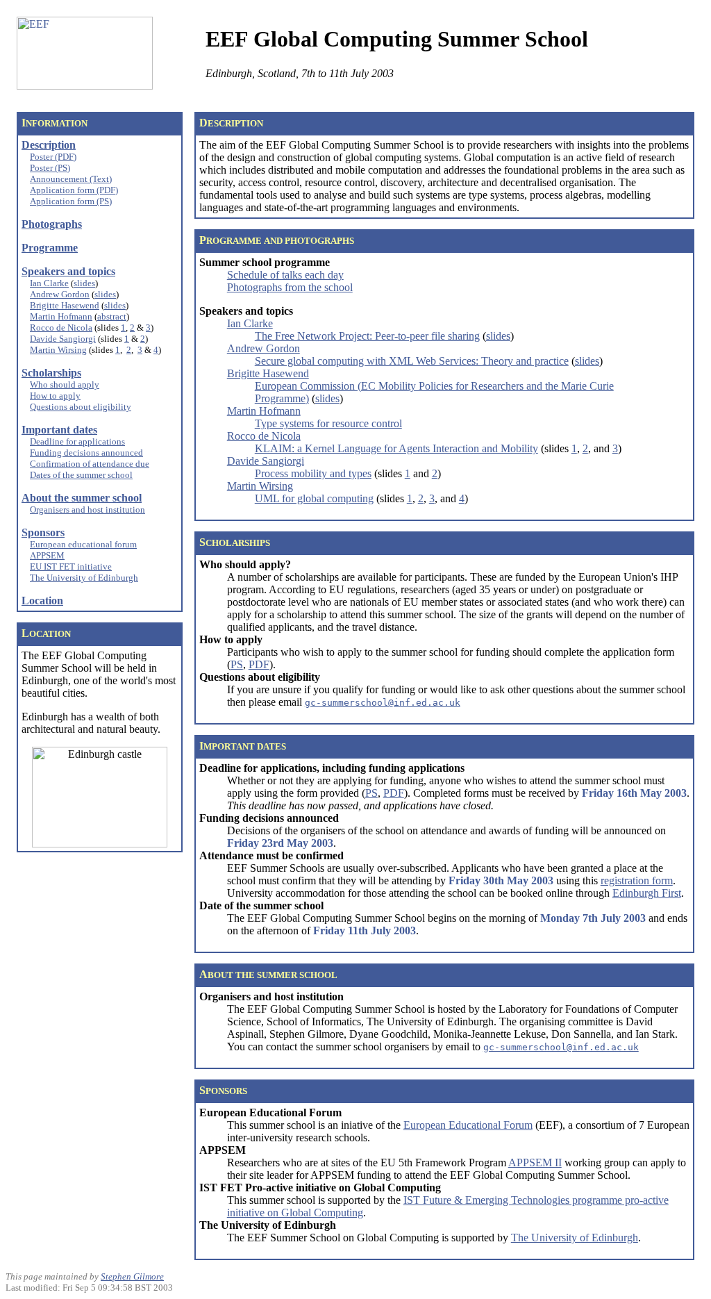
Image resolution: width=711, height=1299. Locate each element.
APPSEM (47, 555)
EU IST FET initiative (71, 566)
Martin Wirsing (58, 350)
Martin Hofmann (61, 316)
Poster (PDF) (53, 156)
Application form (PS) (71, 201)
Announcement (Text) (71, 179)
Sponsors (43, 532)
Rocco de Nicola (61, 327)
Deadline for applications (77, 441)
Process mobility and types (313, 473)
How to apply (55, 395)
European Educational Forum (468, 1125)
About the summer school (82, 498)
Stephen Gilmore (132, 1276)
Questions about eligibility (80, 407)
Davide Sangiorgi (63, 338)
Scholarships (51, 373)
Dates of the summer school (81, 475)
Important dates (59, 430)
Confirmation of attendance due (89, 463)
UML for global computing (314, 498)
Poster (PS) (50, 168)
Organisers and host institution (87, 509)
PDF (259, 664)
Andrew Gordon (60, 294)
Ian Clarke (49, 283)
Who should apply (64, 384)
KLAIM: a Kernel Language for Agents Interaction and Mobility (396, 448)
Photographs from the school (290, 287)
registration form (637, 880)
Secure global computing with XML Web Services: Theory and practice (412, 361)
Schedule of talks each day (285, 275)
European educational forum (83, 544)
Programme (50, 248)
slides (84, 283)
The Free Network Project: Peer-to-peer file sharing (367, 336)
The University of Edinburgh (84, 577)
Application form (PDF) (74, 190)
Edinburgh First (646, 893)
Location (42, 600)
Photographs (52, 224)
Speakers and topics (68, 271)
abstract (111, 316)
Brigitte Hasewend (64, 305)
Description (49, 145)
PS (237, 664)
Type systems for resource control (328, 423)
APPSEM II (535, 1162)
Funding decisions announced (86, 452)
